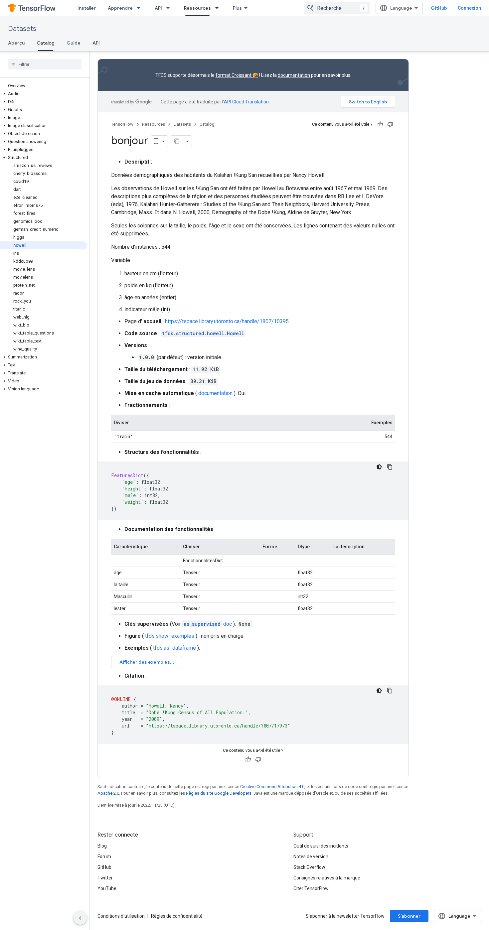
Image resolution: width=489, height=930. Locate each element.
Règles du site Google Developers (218, 793)
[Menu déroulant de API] (170, 8)
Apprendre (120, 8)
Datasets (22, 29)
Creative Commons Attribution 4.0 (272, 786)
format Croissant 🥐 (237, 75)
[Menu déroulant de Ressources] (219, 8)
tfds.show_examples (169, 636)
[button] (43, 94)
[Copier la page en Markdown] (177, 141)
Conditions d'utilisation (121, 916)
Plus (237, 8)
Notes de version (310, 856)
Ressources (197, 8)
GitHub (439, 8)
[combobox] (337, 8)
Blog (102, 846)
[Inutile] (390, 124)
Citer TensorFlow (311, 888)
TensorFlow (122, 124)
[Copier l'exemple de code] (390, 467)
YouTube (106, 888)
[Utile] (380, 124)
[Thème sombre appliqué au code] (379, 467)
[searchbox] (45, 64)
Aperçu (16, 43)
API (158, 8)
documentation (294, 75)
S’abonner (409, 916)
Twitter (105, 877)
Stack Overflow (309, 867)
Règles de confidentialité (177, 916)
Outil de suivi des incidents (320, 846)
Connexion (469, 8)
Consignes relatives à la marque (326, 877)
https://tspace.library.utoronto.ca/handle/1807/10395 (227, 321)
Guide (74, 43)
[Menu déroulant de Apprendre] (141, 8)
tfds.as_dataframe (174, 648)
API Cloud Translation (246, 101)
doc (208, 624)
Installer (87, 8)
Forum (104, 856)
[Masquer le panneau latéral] (80, 918)
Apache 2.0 (108, 793)
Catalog (46, 43)
